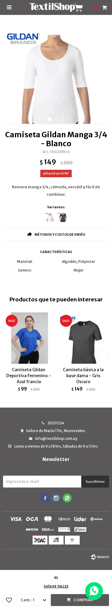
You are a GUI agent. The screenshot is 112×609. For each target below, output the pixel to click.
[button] (50, 119)
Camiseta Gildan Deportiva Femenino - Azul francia (28, 375)
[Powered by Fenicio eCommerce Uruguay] (100, 556)
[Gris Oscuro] (62, 217)
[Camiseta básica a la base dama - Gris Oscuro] (83, 338)
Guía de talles (56, 586)
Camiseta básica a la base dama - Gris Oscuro (83, 375)
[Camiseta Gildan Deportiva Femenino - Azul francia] (29, 338)
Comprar (83, 599)
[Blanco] (50, 217)
